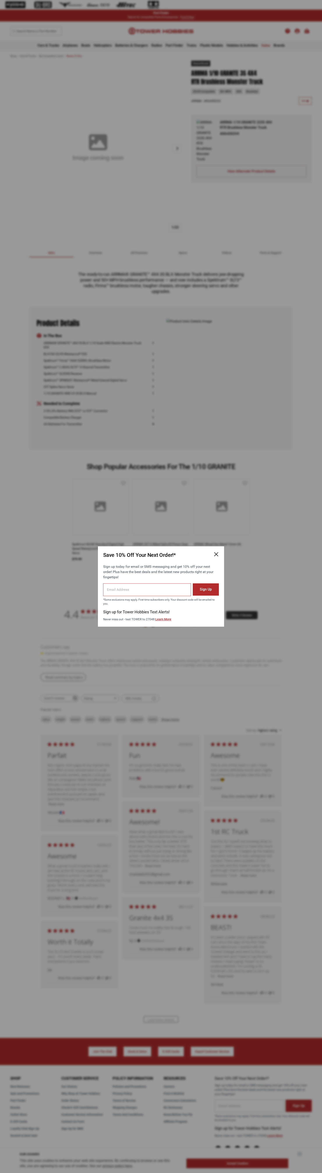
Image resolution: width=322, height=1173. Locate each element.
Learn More (163, 619)
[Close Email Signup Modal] (216, 554)
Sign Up (206, 589)
